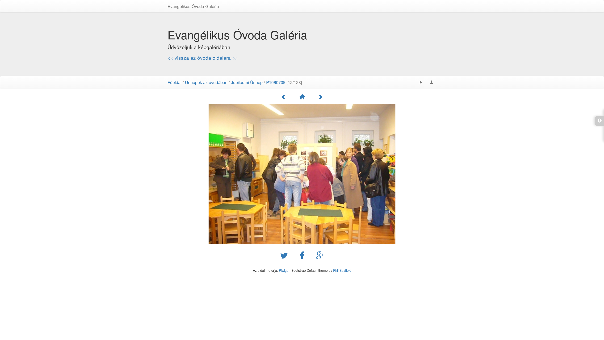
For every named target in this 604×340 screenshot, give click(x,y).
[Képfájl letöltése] (431, 82)
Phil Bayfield (342, 270)
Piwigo (284, 270)
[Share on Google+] (320, 255)
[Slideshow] (421, 82)
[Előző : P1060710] (284, 97)
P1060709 (275, 82)
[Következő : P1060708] (320, 97)
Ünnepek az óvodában (206, 82)
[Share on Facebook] (303, 255)
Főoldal (174, 82)
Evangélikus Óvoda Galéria (193, 6)
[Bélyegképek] (303, 97)
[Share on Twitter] (285, 255)
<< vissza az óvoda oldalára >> (203, 57)
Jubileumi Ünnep (247, 82)
